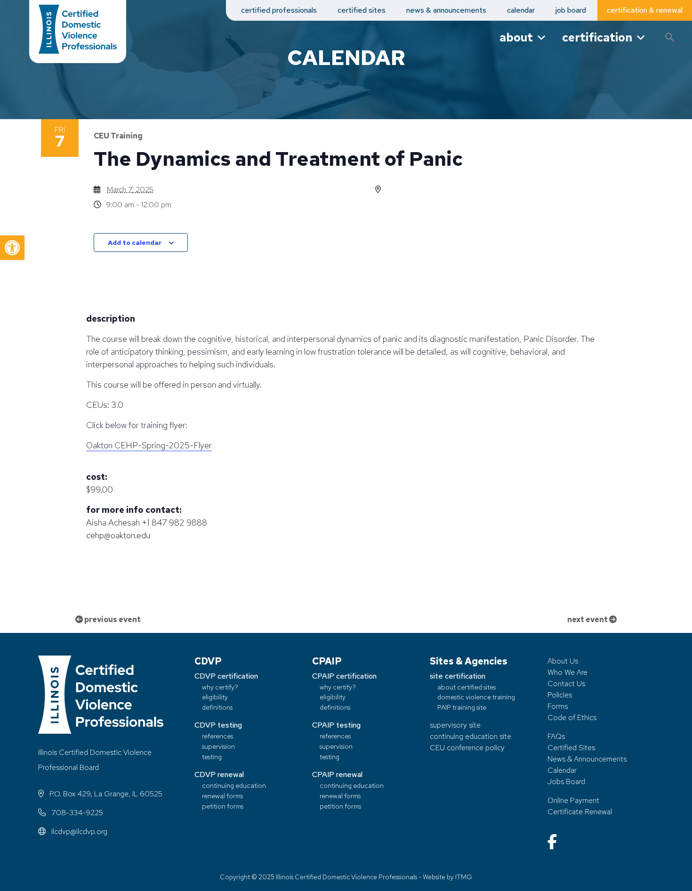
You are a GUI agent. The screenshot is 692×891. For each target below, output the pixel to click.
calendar (521, 10)
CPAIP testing (336, 725)
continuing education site (470, 736)
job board (570, 10)
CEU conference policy (467, 748)
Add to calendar (135, 242)
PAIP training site (461, 707)
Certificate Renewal (579, 812)
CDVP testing (218, 725)
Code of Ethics (571, 717)
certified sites (362, 10)
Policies (559, 695)
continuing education (234, 785)
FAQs (556, 736)
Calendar (562, 770)
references (217, 735)
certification (597, 37)
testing (212, 756)
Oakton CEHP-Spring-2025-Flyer (149, 445)
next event (588, 619)
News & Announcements (587, 759)
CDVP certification (226, 676)
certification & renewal (645, 10)
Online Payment (573, 800)
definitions (217, 707)
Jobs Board (566, 781)
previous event (112, 619)
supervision (218, 746)
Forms (557, 706)
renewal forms (222, 795)
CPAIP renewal (337, 774)
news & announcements (446, 10)
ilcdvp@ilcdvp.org (78, 831)
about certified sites (466, 686)
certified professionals (279, 10)
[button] (12, 247)
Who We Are (567, 672)
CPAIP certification (344, 676)
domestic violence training (476, 696)
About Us (562, 661)
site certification (457, 676)
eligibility (215, 696)
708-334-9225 (76, 813)
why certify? (220, 686)
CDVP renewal (219, 774)
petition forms (222, 806)
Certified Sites (571, 748)
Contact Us (566, 683)
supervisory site (455, 725)
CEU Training (118, 136)
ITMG (463, 877)
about (516, 37)
